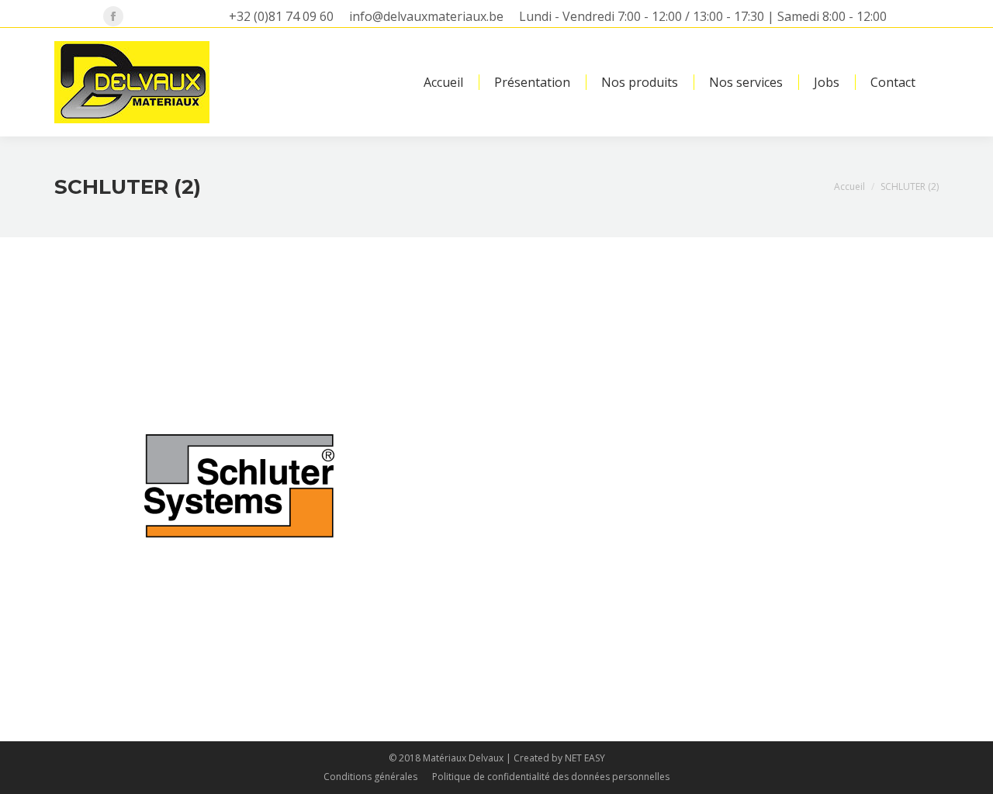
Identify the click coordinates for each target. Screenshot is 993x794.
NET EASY (585, 758)
